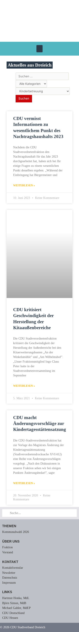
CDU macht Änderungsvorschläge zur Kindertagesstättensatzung (39, 423)
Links (7, 592)
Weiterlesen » (24, 185)
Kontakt (10, 562)
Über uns (11, 541)
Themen (9, 526)
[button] (39, 48)
